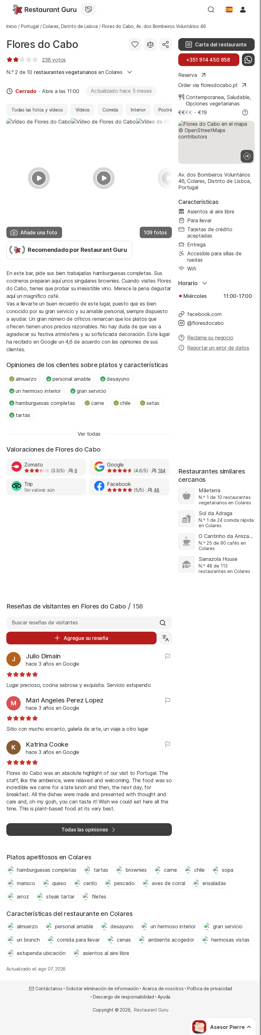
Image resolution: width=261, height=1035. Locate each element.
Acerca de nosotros (163, 988)
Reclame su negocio (210, 337)
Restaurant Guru (151, 1009)
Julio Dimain (43, 656)
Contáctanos (48, 988)
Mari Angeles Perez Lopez (64, 700)
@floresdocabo (205, 323)
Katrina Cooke (47, 744)
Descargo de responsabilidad (123, 996)
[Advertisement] (89, 547)
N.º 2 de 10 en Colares (64, 72)
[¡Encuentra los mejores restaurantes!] (44, 9)
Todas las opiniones (84, 829)
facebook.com (204, 314)
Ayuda (164, 996)
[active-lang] (229, 9)
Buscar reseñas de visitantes (45, 622)
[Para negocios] (88, 9)
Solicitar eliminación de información (102, 988)
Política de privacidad (209, 988)
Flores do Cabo (42, 44)
